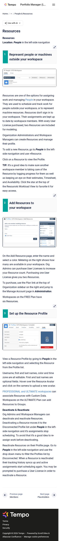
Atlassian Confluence (12, 537)
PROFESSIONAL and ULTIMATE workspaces (27, 391)
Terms (5, 521)
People (29, 99)
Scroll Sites (43, 533)
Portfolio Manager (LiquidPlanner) (33, 4)
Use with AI (13, 23)
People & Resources (24, 14)
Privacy (6, 524)
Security (6, 528)
